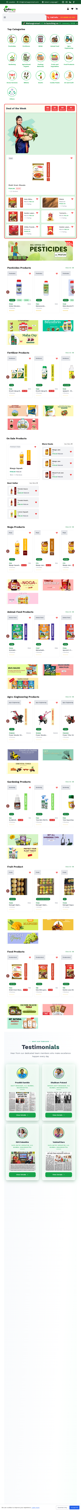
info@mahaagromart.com (29, 2)
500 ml (39, 385)
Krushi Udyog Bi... (15, 391)
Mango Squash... (14, 565)
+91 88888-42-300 (67, 17)
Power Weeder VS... (16, 735)
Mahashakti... (40, 650)
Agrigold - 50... (68, 391)
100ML (19, 300)
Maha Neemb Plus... (69, 306)
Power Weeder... (41, 735)
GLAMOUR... (13, 820)
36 (64, 899)
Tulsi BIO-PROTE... (42, 820)
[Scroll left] (7, 377)
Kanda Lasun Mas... (69, 990)
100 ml (66, 814)
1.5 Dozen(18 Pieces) (43, 899)
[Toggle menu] (5, 17)
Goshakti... (12, 650)
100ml (65, 300)
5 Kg (11, 385)
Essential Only (62, 1507)
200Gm (66, 984)
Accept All (74, 1507)
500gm (39, 559)
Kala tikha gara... (41, 990)
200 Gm (12, 984)
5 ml (11, 814)
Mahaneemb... (41, 306)
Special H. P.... (67, 650)
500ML (12, 300)
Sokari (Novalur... (15, 306)
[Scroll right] (73, 377)
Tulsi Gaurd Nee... (69, 820)
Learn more (35, 1507)
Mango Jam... (40, 565)
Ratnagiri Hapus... (69, 905)
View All (68, 268)
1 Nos (11, 729)
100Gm (39, 984)
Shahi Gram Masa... (15, 990)
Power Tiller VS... (69, 735)
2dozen (12, 899)
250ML (26, 300)
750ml (12, 559)
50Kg (11, 644)
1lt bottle (66, 385)
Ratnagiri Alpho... (15, 905)
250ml (72, 300)
